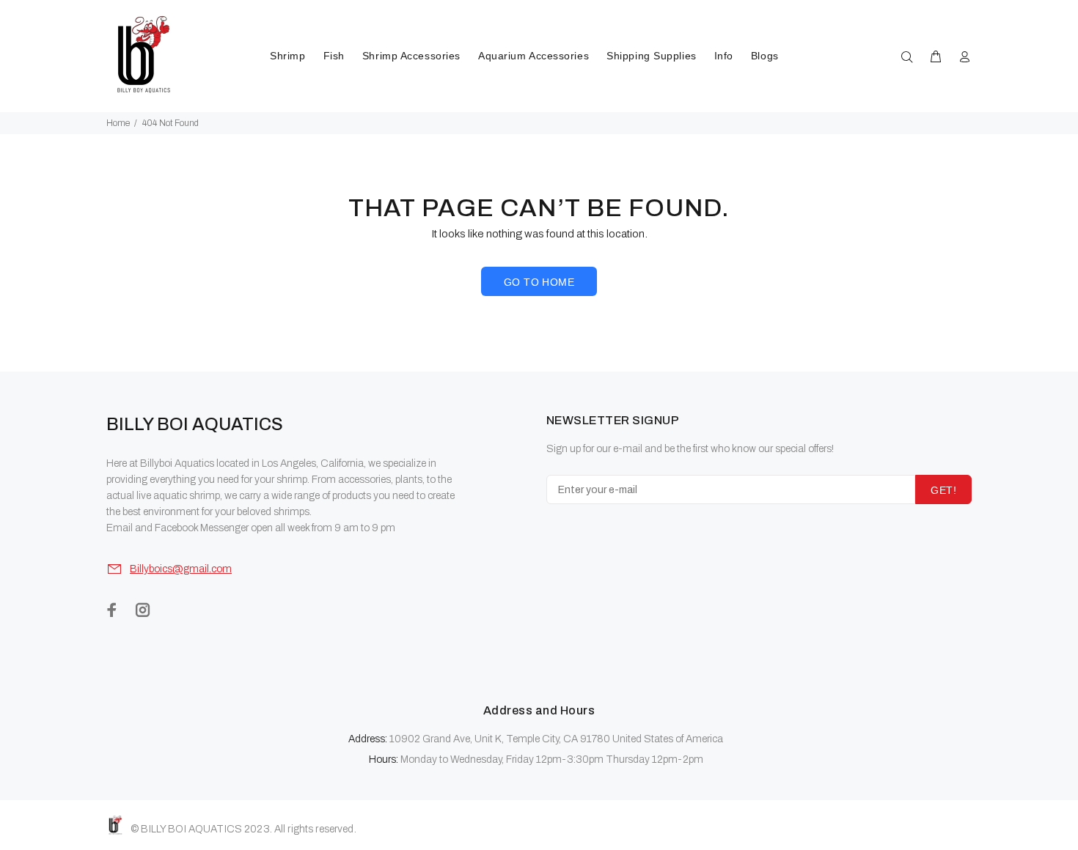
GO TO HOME (539, 282)
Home (118, 123)
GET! (943, 490)
